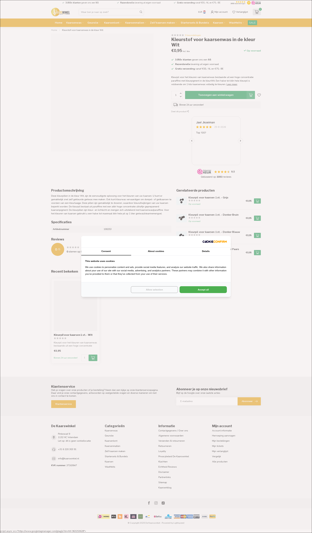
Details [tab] (206, 251)
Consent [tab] (106, 251)
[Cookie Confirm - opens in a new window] (214, 242)
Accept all (203, 289)
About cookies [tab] (156, 251)
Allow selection (154, 289)
